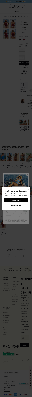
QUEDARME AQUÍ (16, 205)
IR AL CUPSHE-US (16, 200)
